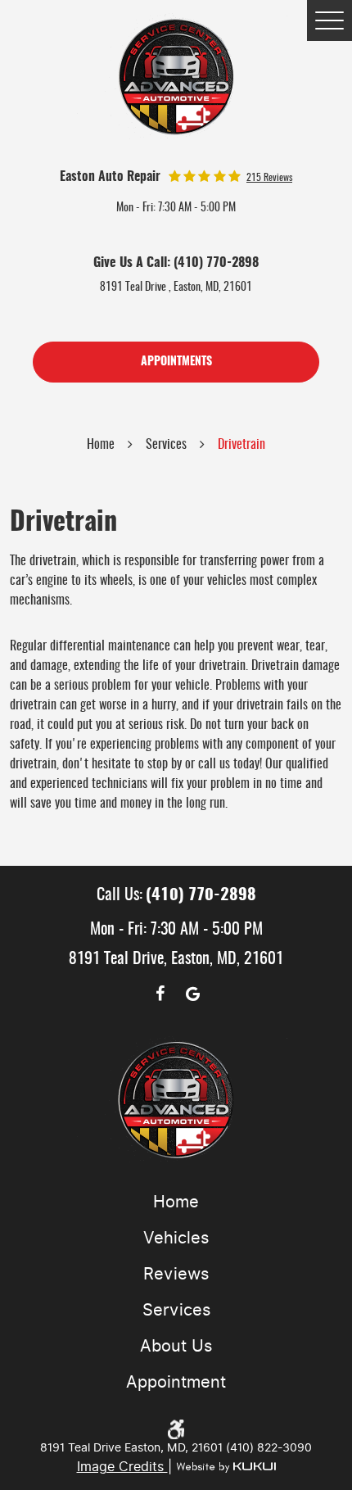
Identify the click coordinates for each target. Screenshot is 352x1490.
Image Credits (122, 1466)
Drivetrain (241, 444)
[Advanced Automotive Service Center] (176, 76)
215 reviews (269, 178)
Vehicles (176, 1237)
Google (192, 993)
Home (101, 444)
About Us (176, 1345)
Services (166, 444)
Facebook (159, 993)
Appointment (176, 1381)
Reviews (176, 1273)
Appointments (176, 362)
